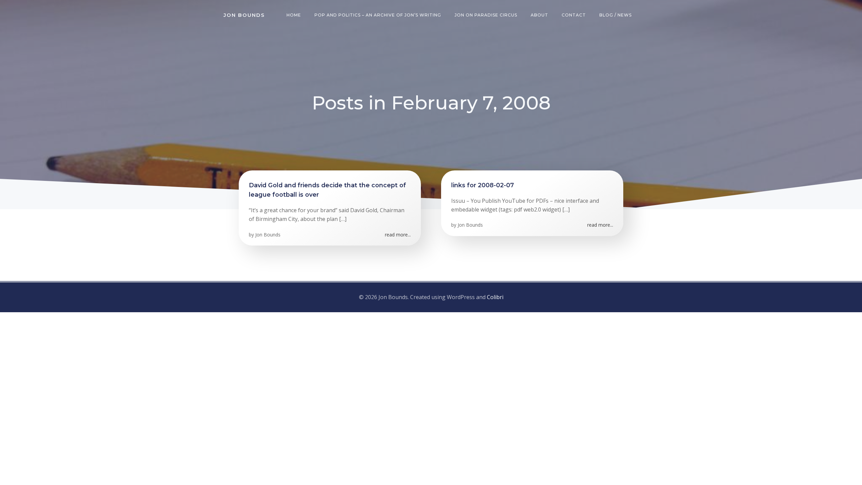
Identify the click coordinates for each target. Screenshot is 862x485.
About (539, 15)
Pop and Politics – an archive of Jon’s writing (377, 15)
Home (294, 15)
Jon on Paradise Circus (486, 15)
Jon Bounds (267, 234)
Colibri (495, 297)
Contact (574, 15)
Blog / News (615, 15)
